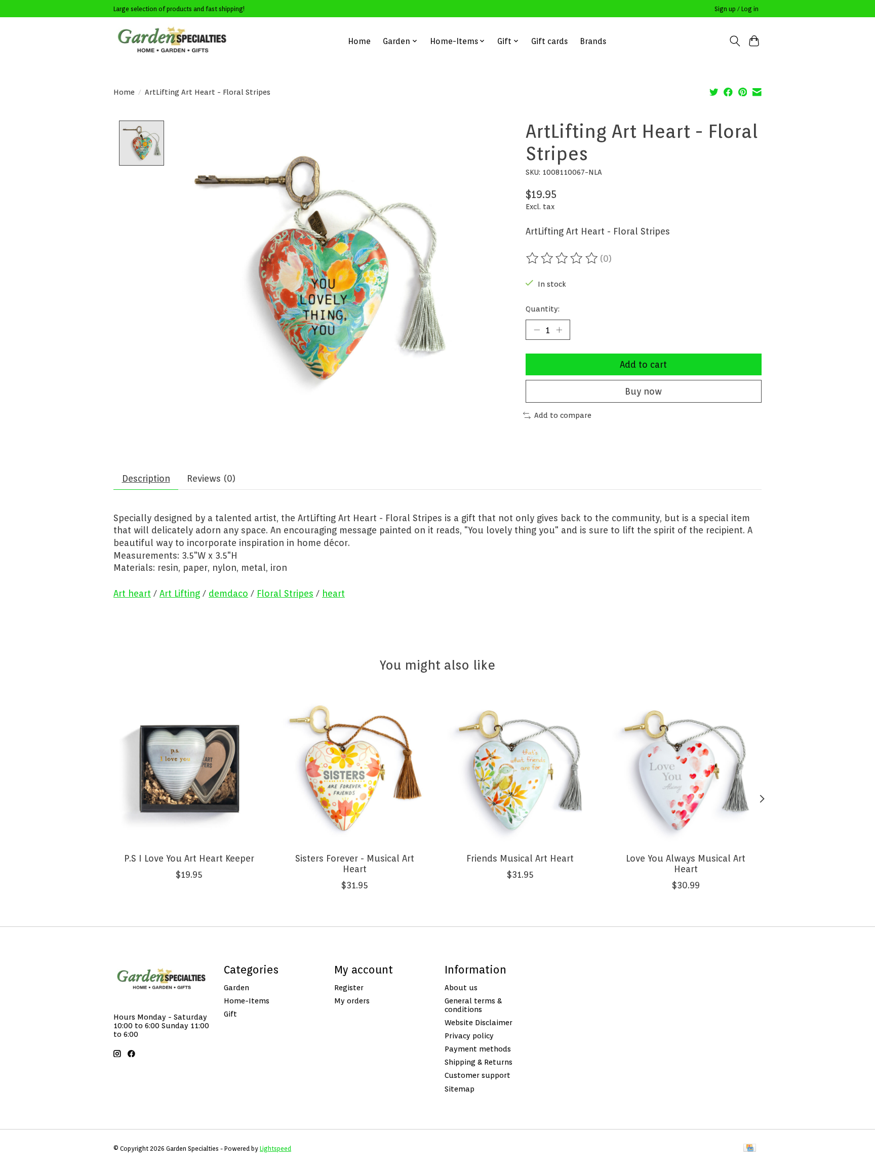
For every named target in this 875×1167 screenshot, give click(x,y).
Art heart (132, 593)
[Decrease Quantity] (537, 330)
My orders (352, 1000)
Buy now (643, 391)
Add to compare (562, 415)
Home (359, 41)
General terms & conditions (473, 1005)
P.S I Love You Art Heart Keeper (189, 858)
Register (349, 987)
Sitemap (459, 1088)
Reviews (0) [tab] (211, 478)
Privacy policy (469, 1035)
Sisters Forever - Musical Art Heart (354, 863)
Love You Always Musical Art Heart (685, 863)
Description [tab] (146, 478)
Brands (593, 41)
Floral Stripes (285, 593)
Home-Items (246, 1000)
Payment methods (478, 1048)
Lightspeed (275, 1148)
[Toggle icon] (734, 41)
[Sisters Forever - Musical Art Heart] (354, 768)
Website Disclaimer (478, 1022)
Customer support (477, 1075)
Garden (236, 987)
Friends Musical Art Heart (520, 858)
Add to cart (643, 364)
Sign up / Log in (736, 9)
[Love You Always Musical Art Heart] (686, 768)
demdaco (228, 593)
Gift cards (549, 41)
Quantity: (543, 308)
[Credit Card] (749, 1148)
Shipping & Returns (478, 1062)
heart (333, 593)
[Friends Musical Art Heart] (520, 768)
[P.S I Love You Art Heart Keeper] (189, 768)
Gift (230, 1013)
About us (461, 987)
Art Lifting (180, 593)
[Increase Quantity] (559, 330)
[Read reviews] (563, 258)
